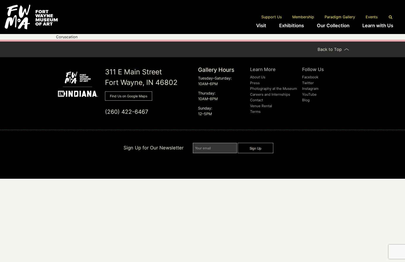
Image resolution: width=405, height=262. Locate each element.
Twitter (308, 83)
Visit (261, 25)
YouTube (309, 94)
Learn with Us (377, 25)
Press (255, 83)
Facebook (310, 77)
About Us (257, 77)
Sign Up (255, 148)
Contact (256, 100)
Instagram (310, 88)
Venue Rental (261, 106)
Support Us (271, 17)
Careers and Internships (270, 94)
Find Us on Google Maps (128, 96)
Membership (303, 17)
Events (372, 17)
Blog (306, 100)
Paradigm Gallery (340, 17)
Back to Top (330, 49)
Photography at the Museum (273, 88)
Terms (255, 111)
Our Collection (333, 25)
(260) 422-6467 (126, 111)
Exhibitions (291, 25)
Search (390, 17)
